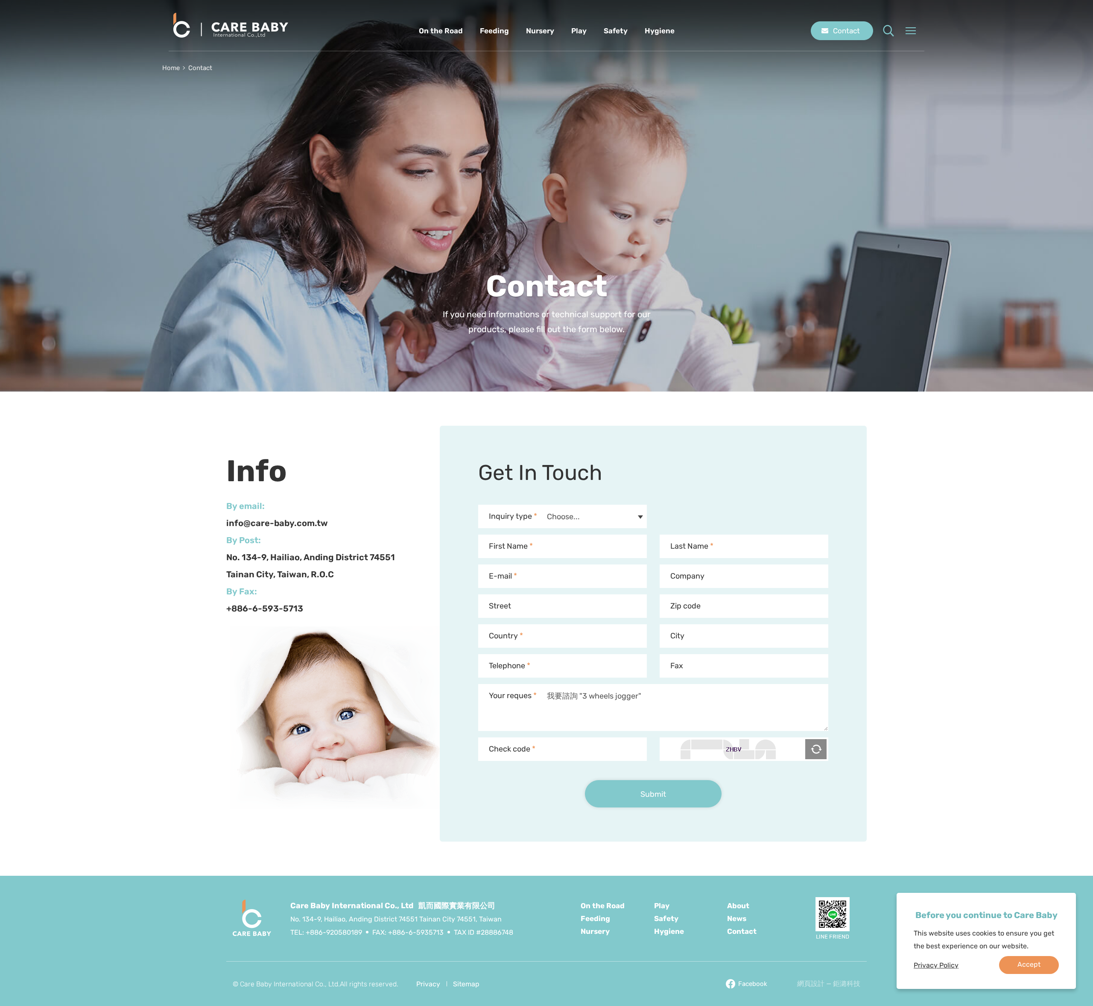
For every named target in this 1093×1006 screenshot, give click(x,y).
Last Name (691, 546)
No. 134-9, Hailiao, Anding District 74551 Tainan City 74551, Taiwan (396, 919)
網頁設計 (810, 984)
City (677, 635)
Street (500, 606)
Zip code (685, 606)
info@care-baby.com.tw (277, 523)
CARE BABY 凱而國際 (230, 25)
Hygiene (660, 30)
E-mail (503, 576)
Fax (676, 665)
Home (171, 68)
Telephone (509, 665)
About (738, 905)
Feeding (494, 30)
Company (687, 576)
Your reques (513, 695)
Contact (846, 30)
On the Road (441, 30)
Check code (512, 749)
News (736, 918)
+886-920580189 (334, 932)
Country (506, 635)
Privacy (428, 984)
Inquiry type (513, 516)
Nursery (540, 30)
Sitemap (466, 984)
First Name (511, 546)
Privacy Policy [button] (936, 965)
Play (579, 30)
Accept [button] (1028, 964)
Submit (653, 794)
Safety (616, 30)
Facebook (752, 984)
